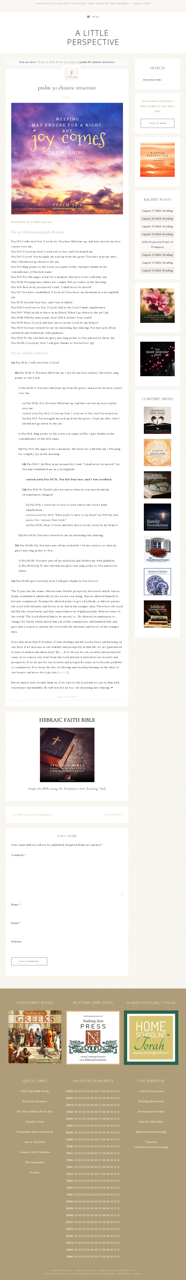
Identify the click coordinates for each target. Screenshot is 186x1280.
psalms (67, 97)
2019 (69, 1139)
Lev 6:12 (63, 672)
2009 (69, 1208)
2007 (69, 1222)
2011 (69, 1194)
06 (96, 1091)
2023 (69, 1111)
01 (75, 1091)
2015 (69, 1167)
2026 (69, 1091)
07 (99, 1091)
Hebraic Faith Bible (151, 1121)
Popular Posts (35, 1121)
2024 (69, 1105)
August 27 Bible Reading (157, 210)
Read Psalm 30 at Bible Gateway (31, 222)
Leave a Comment (67, 697)
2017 (69, 1153)
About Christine (35, 1142)
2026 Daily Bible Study (35, 1091)
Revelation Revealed (151, 1111)
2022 (69, 1118)
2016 (69, 1160)
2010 (69, 1201)
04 (87, 1091)
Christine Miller (85, 1270)
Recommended (35, 1162)
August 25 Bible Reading (157, 226)
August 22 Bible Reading (157, 262)
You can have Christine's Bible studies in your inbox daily (157, 106)
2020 (69, 1132)
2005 (69, 1236)
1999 (69, 1249)
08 (104, 1091)
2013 (69, 1180)
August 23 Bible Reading (157, 254)
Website (16, 941)
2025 (69, 1098)
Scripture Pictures (35, 1101)
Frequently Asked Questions (35, 1131)
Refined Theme (76, 1274)
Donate (35, 1172)
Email (16, 923)
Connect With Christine (34, 1152)
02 (79, 1091)
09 (108, 1098)
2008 (69, 1215)
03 (83, 1091)
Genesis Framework (103, 1274)
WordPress (125, 1274)
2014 (69, 1174)
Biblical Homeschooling (151, 1131)
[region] (35, 1036)
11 (115, 1098)
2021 (69, 1125)
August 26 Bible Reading (157, 218)
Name (16, 904)
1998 (69, 1256)
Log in (138, 1274)
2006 (69, 1229)
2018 (69, 1146)
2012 (69, 1187)
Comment (18, 855)
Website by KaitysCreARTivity (116, 1270)
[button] (35, 1036)
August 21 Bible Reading (157, 270)
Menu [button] (96, 17)
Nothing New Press (151, 1101)
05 (91, 1091)
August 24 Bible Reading (157, 234)
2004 (69, 1242)
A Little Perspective (93, 37)
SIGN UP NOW (157, 123)
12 (118, 1098)
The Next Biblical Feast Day (35, 1111)
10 (111, 1098)
